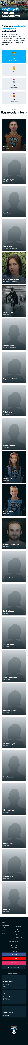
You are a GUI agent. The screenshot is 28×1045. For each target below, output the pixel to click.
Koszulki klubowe (19, 937)
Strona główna (5, 925)
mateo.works (18, 1039)
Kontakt (3, 933)
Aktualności (4, 927)
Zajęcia (16, 929)
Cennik (16, 934)
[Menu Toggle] (26, 3)
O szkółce (17, 924)
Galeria (3, 930)
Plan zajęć (17, 931)
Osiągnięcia (18, 926)
